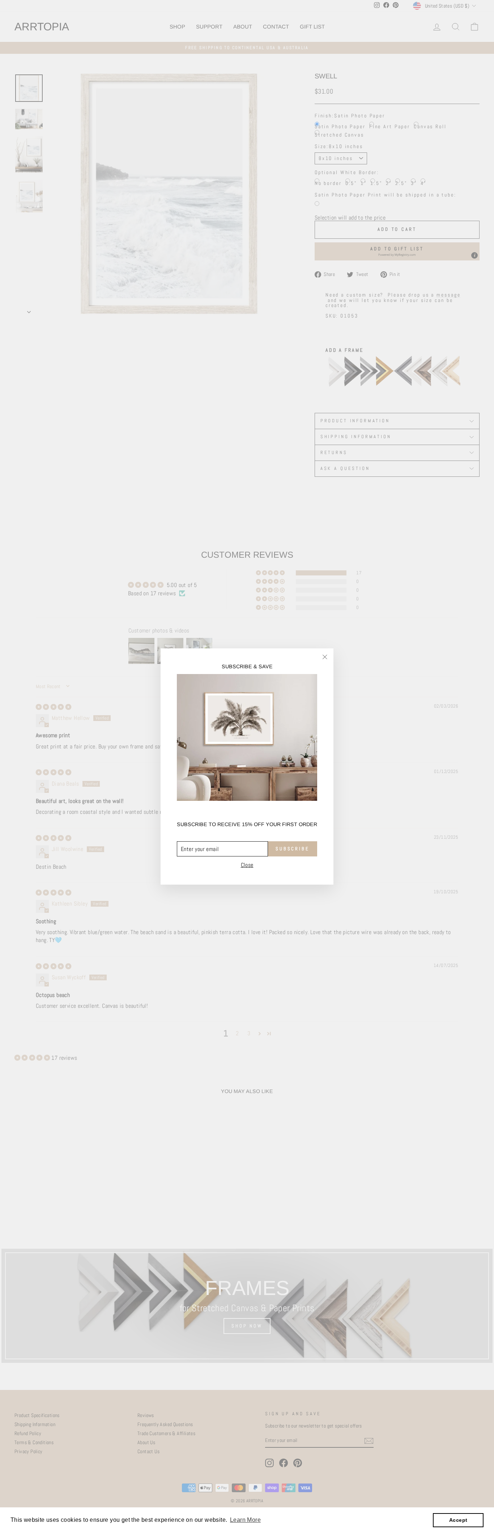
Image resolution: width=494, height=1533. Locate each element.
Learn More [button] (245, 1520)
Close (247, 865)
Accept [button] (458, 1520)
